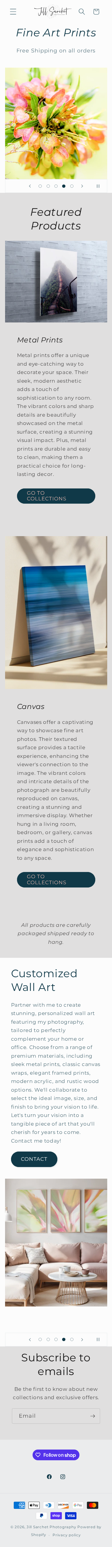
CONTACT (34, 1159)
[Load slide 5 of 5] (72, 186)
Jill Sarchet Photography (51, 1527)
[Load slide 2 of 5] (48, 186)
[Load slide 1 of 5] (40, 186)
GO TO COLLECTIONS (47, 496)
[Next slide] (82, 186)
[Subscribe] (92, 1416)
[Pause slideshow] (100, 186)
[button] (13, 11)
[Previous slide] (29, 186)
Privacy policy (67, 1535)
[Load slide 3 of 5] (56, 186)
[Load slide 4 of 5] (64, 186)
